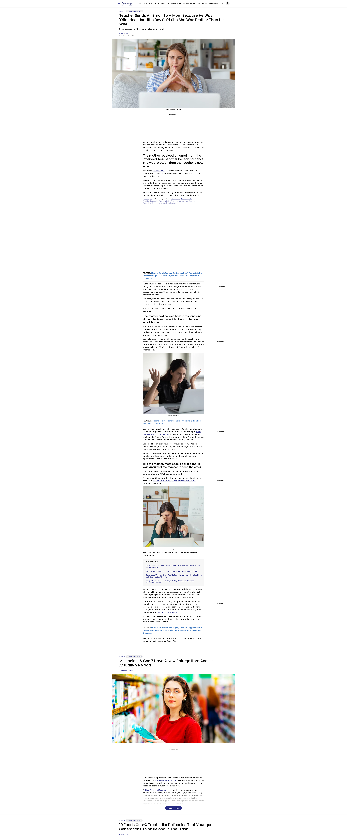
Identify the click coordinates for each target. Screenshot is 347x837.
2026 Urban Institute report (157, 790)
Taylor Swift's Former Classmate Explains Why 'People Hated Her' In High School (173, 566)
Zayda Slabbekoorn (126, 670)
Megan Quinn (123, 33)
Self (159, 3)
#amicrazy (192, 201)
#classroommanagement (179, 201)
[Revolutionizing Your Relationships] (127, 3)
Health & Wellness (189, 3)
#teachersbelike (186, 199)
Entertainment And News (134, 11)
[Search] (222, 3)
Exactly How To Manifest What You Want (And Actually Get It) (172, 571)
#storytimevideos (149, 203)
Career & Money (202, 3)
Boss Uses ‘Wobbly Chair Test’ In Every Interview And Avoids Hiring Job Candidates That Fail (174, 576)
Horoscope (152, 3)
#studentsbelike (164, 201)
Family (163, 3)
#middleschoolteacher (151, 201)
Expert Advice (213, 3)
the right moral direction (168, 612)
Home (121, 11)
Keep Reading (173, 808)
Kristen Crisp (123, 834)
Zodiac (144, 3)
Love (139, 3)
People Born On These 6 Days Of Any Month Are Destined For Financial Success (171, 582)
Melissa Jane (159, 171)
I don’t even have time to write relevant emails (174, 481)
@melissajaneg (148, 199)
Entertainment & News (174, 3)
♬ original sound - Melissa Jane (166, 203)
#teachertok (176, 199)
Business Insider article (165, 780)
